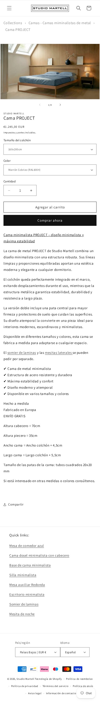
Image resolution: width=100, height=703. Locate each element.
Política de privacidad (24, 686)
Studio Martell (25, 678)
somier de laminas (21, 352)
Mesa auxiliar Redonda (27, 584)
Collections (12, 22)
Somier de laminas (23, 604)
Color (6, 161)
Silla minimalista (22, 575)
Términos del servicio (56, 686)
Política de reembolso (79, 678)
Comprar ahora (50, 220)
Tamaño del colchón (17, 140)
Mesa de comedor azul (26, 545)
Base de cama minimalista (30, 565)
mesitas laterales (59, 352)
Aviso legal (35, 693)
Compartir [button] (15, 504)
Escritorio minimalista (26, 594)
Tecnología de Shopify (48, 678)
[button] (9, 8)
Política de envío (83, 686)
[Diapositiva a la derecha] (60, 105)
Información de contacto (61, 693)
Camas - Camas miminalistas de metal (60, 22)
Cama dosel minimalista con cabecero (39, 555)
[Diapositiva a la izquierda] (40, 105)
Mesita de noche (22, 614)
